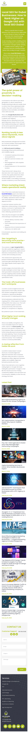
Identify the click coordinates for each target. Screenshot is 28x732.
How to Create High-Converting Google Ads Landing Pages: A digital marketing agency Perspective (13, 612)
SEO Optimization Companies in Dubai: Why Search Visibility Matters (13, 422)
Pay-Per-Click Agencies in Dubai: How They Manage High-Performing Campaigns (14, 444)
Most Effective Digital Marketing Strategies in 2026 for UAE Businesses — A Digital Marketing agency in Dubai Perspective (13, 538)
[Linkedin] (14, 726)
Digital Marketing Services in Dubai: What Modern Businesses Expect (13, 467)
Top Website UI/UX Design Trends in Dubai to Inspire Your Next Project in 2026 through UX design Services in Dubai (14, 562)
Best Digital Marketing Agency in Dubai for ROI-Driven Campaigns (14, 400)
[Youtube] (18, 726)
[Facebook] (5, 726)
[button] (24, 3)
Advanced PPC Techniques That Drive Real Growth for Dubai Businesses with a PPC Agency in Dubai (13, 490)
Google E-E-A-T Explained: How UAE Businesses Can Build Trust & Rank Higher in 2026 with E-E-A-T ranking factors (14, 514)
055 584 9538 (22, 631)
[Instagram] (10, 726)
